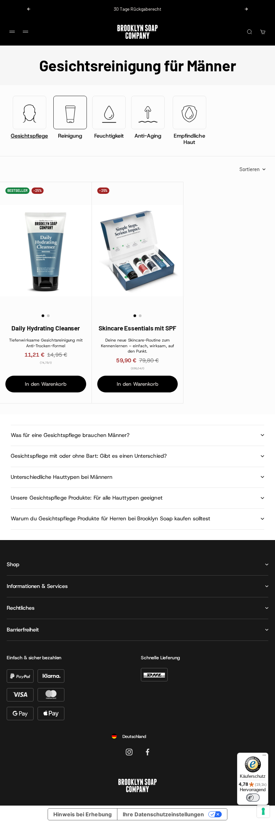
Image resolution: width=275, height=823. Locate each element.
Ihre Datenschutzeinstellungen (163, 814)
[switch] (253, 798)
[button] (43, 315)
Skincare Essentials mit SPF (137, 328)
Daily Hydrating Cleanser (45, 328)
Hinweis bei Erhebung (82, 814)
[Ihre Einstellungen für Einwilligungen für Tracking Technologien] (263, 811)
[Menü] (264, 757)
